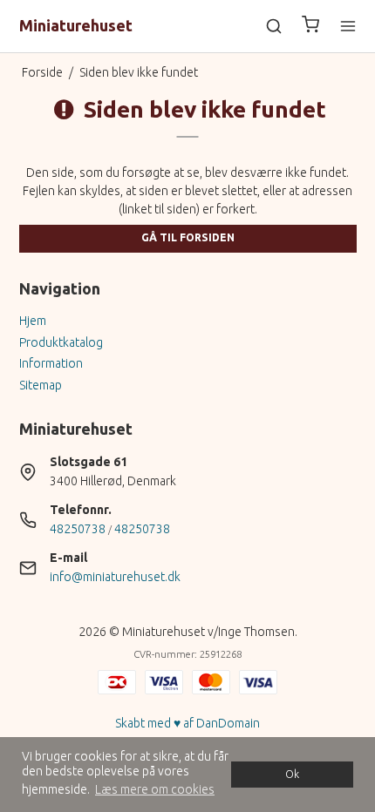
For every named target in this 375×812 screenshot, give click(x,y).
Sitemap (40, 385)
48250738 (78, 529)
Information (51, 363)
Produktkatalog (61, 342)
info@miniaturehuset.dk (115, 577)
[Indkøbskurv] (310, 26)
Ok (292, 774)
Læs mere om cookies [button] (155, 789)
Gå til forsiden (188, 237)
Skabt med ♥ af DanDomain (187, 723)
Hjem (32, 321)
